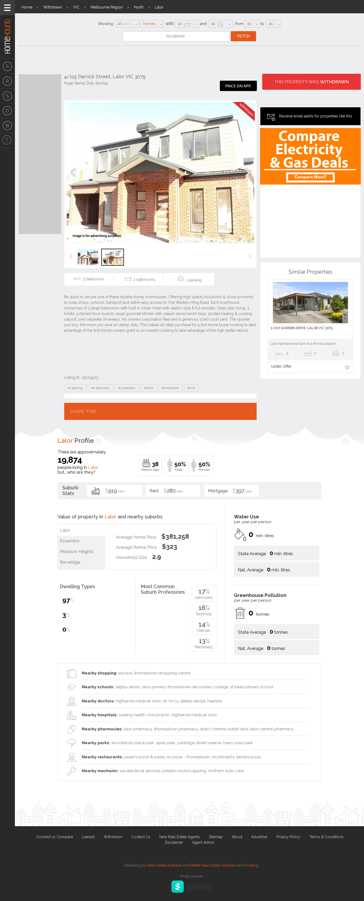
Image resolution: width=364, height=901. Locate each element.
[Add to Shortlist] (347, 367)
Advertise (259, 837)
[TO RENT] (7, 80)
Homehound (7, 29)
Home (27, 7)
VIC (76, 7)
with (169, 23)
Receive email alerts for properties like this (315, 116)
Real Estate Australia (164, 865)
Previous (71, 261)
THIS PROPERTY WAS (311, 81)
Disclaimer (174, 842)
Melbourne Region (107, 7)
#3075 (148, 388)
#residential (170, 388)
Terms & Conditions (326, 837)
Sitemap (216, 837)
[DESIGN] (7, 110)
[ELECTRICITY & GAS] (7, 140)
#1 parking (75, 388)
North (139, 7)
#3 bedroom (126, 388)
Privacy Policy (288, 837)
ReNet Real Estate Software (213, 865)
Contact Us (140, 837)
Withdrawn (52, 7)
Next (251, 261)
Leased (88, 837)
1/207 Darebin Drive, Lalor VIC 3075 (301, 328)
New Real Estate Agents (179, 837)
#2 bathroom (100, 388)
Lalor (159, 7)
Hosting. (252, 865)
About (237, 837)
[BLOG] (7, 125)
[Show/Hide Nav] (7, 7)
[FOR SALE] (7, 66)
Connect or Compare (54, 837)
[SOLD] (7, 95)
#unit (191, 388)
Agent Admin (203, 842)
